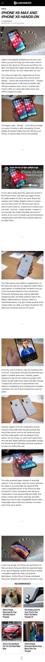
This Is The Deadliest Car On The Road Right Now (11, 646)
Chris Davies (7, 21)
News (3, 9)
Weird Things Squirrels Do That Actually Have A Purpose (10, 613)
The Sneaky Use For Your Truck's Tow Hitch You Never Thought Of (32, 613)
